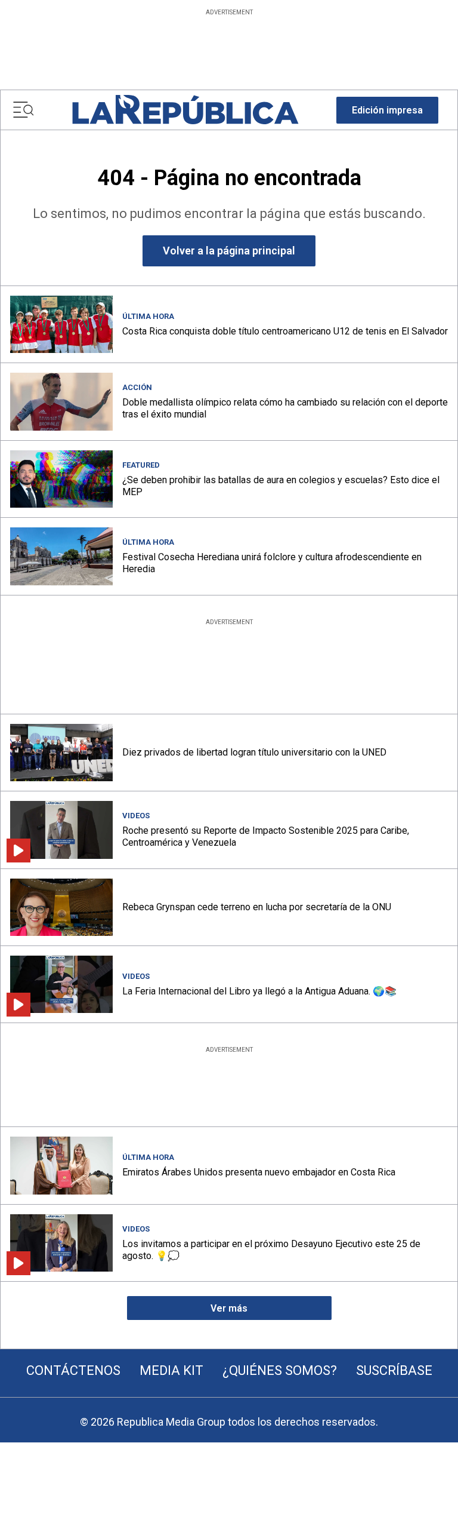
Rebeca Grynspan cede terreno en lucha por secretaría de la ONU (256, 907)
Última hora (148, 316)
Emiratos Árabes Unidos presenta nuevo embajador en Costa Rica (258, 1172)
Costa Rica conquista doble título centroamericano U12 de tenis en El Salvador (285, 331)
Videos (136, 815)
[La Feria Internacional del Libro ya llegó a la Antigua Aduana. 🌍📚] (61, 984)
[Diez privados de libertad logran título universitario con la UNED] (61, 752)
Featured (141, 464)
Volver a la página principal (229, 250)
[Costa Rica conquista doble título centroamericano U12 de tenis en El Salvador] (61, 324)
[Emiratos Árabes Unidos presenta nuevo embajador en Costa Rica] (61, 1165)
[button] (387, 110)
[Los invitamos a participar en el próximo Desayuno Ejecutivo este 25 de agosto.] (61, 1243)
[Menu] (23, 109)
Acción (137, 387)
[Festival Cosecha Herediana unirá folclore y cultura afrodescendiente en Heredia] (61, 556)
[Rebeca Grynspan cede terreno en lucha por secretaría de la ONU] (61, 907)
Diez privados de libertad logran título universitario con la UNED (254, 752)
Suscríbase (394, 1370)
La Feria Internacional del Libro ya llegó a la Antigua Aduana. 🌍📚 (259, 991)
